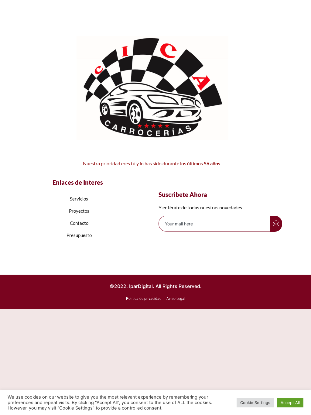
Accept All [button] (290, 402)
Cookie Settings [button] (255, 402)
